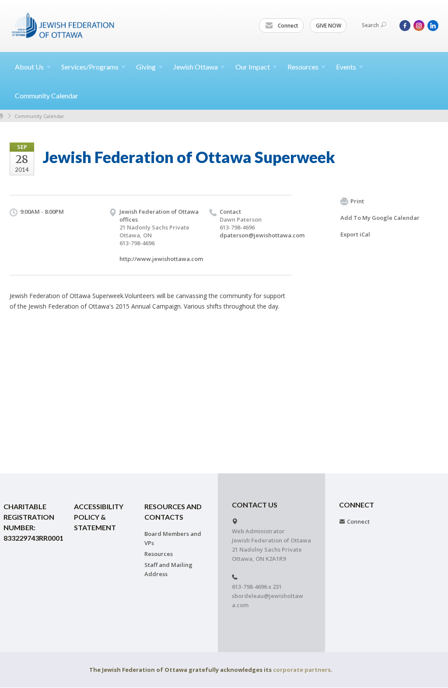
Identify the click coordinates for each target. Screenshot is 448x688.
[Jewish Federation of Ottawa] (63, 24)
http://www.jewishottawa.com (161, 259)
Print (357, 201)
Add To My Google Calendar (380, 218)
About (29, 67)
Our (252, 67)
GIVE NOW (328, 25)
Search (370, 25)
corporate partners (302, 670)
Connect (287, 25)
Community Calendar (46, 95)
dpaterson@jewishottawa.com (262, 235)
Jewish (195, 67)
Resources (158, 554)
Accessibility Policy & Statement (98, 517)
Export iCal (355, 234)
